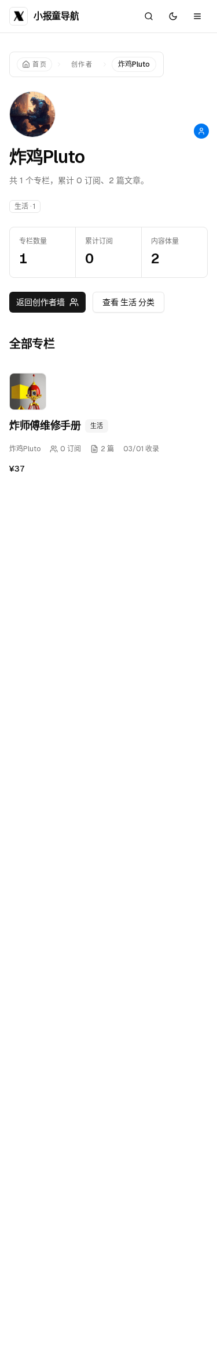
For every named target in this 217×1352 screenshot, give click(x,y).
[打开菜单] (197, 16)
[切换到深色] (173, 16)
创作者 (82, 64)
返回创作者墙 (40, 302)
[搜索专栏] (148, 16)
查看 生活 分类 (128, 302)
